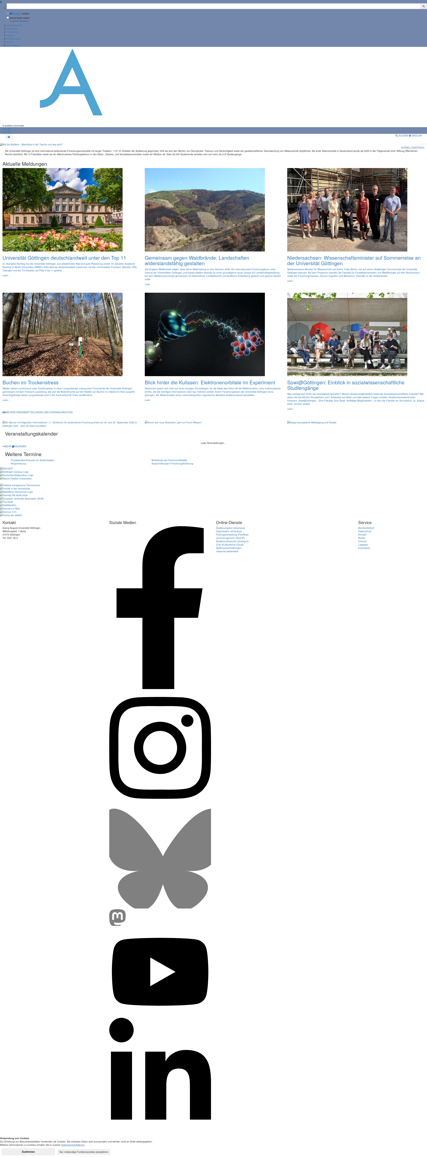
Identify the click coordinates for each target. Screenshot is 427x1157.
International (13, 45)
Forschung (12, 32)
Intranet (362, 541)
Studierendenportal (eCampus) (232, 541)
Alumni (10, 42)
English (416, 135)
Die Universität (14, 25)
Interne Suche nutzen (20, 18)
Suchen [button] (403, 135)
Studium (11, 35)
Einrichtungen (14, 38)
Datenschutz (364, 531)
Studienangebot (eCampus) (230, 528)
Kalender (20, 446)
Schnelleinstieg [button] (411, 147)
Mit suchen (19, 13)
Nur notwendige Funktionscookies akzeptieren (84, 1151)
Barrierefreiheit (366, 528)
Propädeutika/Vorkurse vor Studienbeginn (33, 460)
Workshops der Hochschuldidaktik (169, 460)
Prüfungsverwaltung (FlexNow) (232, 534)
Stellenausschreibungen (228, 548)
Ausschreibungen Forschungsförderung (172, 463)
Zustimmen (28, 1151)
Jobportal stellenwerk (227, 551)
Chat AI (220, 544)
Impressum (364, 548)
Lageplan (363, 544)
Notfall (361, 538)
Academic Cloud (234, 544)
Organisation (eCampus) (229, 531)
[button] (7, 129)
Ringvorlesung (18, 463)
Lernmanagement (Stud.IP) (230, 538)
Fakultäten (12, 28)
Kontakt (362, 534)
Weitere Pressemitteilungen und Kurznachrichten (39, 412)
